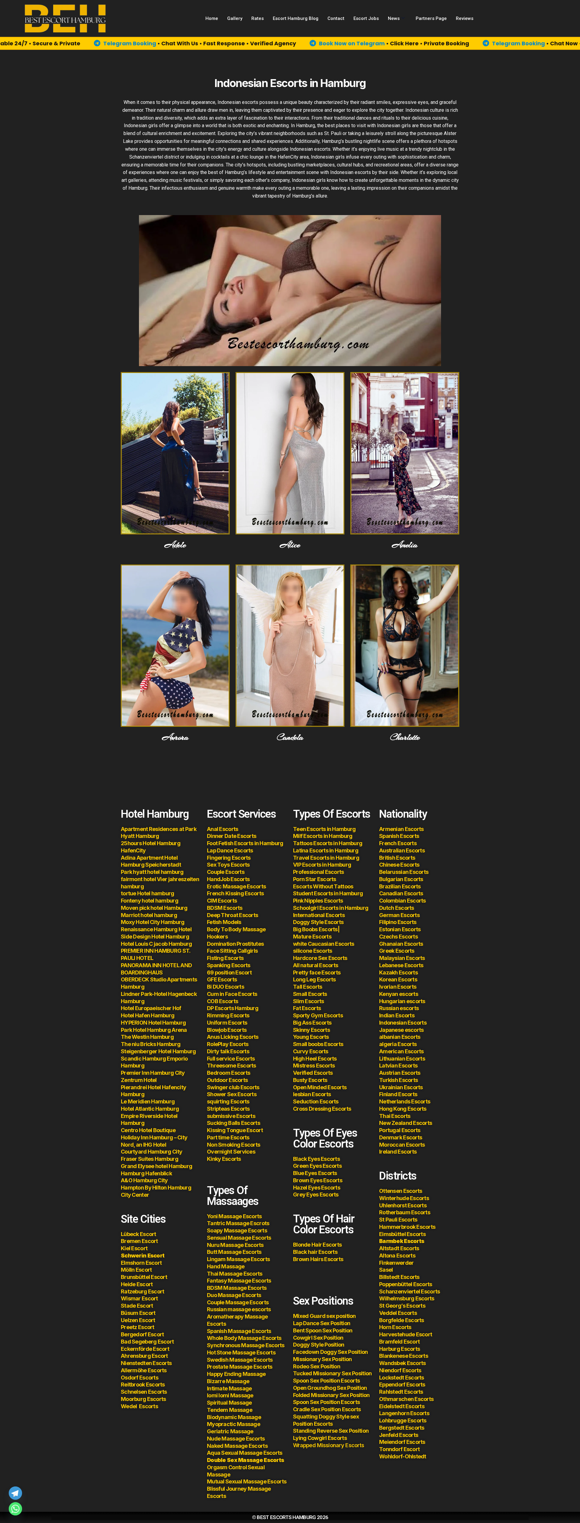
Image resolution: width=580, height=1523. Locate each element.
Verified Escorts (313, 1073)
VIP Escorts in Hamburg (322, 864)
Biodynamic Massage (234, 1417)
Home (211, 18)
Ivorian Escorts (397, 987)
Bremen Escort (139, 1241)
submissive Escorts (231, 1116)
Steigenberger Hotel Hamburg (158, 1051)
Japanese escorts (401, 1030)
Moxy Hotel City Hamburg (152, 922)
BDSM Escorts (224, 908)
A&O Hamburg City (144, 1180)
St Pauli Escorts (398, 1219)
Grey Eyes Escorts (316, 1194)
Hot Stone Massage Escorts (241, 1352)
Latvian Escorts (398, 1065)
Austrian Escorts (399, 1073)
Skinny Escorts (311, 1030)
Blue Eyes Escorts (315, 1173)
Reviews (464, 18)
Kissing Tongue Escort (235, 1130)
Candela (290, 737)
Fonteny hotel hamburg (149, 900)
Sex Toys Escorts (228, 864)
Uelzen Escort (138, 1320)
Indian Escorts (396, 1015)
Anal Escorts (222, 829)
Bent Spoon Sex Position (322, 1330)
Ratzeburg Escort (142, 1291)
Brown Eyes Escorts (317, 1180)
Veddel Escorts (398, 1313)
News (394, 18)
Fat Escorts (307, 1008)
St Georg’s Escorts (402, 1305)
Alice (290, 545)
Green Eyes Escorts (318, 1166)
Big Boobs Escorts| (316, 929)
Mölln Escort (136, 1270)
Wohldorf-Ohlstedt (402, 1456)
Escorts (139, 1406)
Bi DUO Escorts (225, 987)
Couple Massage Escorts (238, 1302)
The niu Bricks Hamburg (150, 1044)
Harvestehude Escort (405, 1334)
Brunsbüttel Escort (144, 1277)
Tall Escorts (307, 987)
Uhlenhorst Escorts (403, 1205)
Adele (175, 545)
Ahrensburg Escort (144, 1356)
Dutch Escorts (396, 908)
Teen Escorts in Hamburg (324, 829)
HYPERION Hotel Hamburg (153, 1022)
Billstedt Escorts (399, 1277)
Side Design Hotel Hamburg (155, 936)
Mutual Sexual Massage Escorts (246, 1481)
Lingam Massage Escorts (238, 1259)
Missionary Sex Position (322, 1359)
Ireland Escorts (398, 1151)
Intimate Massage (229, 1388)
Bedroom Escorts (228, 1073)
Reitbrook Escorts (143, 1384)
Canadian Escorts (401, 893)
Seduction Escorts (316, 1101)
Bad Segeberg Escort (147, 1341)
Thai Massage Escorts (235, 1273)
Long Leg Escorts (314, 979)
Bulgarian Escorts (401, 879)
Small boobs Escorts (318, 1044)
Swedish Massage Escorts (239, 1360)
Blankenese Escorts (403, 1356)
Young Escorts (311, 1037)
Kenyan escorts (398, 994)
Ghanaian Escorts (401, 944)
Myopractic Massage (233, 1424)
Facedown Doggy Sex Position (330, 1352)
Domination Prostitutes (235, 944)
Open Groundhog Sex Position (330, 1388)
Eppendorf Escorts (402, 1384)
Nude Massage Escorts (236, 1438)
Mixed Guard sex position (324, 1316)
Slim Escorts (308, 1001)
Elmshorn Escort (141, 1263)
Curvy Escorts (310, 1051)
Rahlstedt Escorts (401, 1392)
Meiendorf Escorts (402, 1442)
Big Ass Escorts (312, 1022)
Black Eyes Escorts (316, 1159)
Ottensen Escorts (400, 1191)
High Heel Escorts (315, 1058)
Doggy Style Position (318, 1344)
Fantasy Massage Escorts (239, 1280)
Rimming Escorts (228, 1015)
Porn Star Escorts (314, 879)
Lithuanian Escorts (402, 1058)
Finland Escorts (398, 1094)
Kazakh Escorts (398, 972)
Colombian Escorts (402, 900)
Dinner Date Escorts (231, 836)
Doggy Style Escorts (318, 922)
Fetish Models (224, 922)
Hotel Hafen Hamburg (147, 1015)
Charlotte (404, 737)
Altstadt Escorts (399, 1248)
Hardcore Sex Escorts (320, 958)
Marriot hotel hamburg (149, 915)
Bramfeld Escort (399, 1341)
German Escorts (399, 915)
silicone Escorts (312, 951)
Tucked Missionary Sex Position (332, 1373)
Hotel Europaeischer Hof (151, 1008)
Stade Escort (137, 1305)
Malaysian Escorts (402, 958)
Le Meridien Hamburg (148, 1101)
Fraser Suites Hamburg (149, 1159)
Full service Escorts (231, 1058)
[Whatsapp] (15, 1508)
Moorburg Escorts (143, 1399)
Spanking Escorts (228, 965)
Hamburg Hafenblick (146, 1173)
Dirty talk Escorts (228, 1051)
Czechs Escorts (398, 936)
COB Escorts (222, 1001)
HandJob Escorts (228, 879)
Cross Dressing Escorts (322, 1109)
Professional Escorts (318, 872)
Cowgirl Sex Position (318, 1338)
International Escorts (319, 915)
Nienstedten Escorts (146, 1363)
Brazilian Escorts (400, 886)
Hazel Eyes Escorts (316, 1187)
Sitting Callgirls (238, 951)
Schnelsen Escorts (144, 1392)
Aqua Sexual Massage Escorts (244, 1453)
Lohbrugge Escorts (403, 1420)
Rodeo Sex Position (316, 1366)
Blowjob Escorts (226, 1030)
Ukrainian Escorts (401, 1087)
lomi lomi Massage (230, 1395)
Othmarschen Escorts (406, 1399)
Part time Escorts (228, 1137)
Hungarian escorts (402, 1001)
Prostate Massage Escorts (239, 1367)
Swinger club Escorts (233, 1087)
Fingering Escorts (229, 858)
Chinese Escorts (399, 864)
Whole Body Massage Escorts (244, 1338)
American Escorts (401, 1051)
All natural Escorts (315, 965)
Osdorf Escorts (139, 1377)
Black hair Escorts (315, 1252)
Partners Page (431, 18)
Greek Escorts (396, 951)
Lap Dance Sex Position (321, 1323)
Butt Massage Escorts (234, 1252)
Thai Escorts (394, 1116)
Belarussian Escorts (403, 872)
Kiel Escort (134, 1248)
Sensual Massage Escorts (239, 1238)
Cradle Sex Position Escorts (327, 1409)
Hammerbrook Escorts (407, 1227)
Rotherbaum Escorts (404, 1212)
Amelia (404, 545)
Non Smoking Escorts (233, 1144)
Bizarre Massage (228, 1381)
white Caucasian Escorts (323, 944)
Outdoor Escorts (227, 1080)
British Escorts (397, 858)
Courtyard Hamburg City (151, 1151)
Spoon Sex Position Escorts (326, 1380)
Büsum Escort (138, 1313)
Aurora (175, 737)
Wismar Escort (139, 1298)
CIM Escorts (222, 900)
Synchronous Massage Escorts (246, 1345)
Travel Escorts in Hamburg (326, 858)
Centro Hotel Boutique (148, 1130)
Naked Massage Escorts (237, 1446)
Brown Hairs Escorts (318, 1259)
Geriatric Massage (230, 1431)
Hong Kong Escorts (403, 1109)
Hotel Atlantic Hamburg (150, 1109)
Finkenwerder (396, 1263)
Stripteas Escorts (228, 1109)
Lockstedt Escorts (401, 1377)
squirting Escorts (228, 1101)
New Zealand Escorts (405, 1123)
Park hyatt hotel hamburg (152, 872)
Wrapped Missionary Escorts (328, 1445)
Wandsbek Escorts (402, 1363)
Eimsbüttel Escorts (402, 1234)
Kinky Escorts (224, 1159)
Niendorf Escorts (400, 1370)
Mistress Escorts (314, 1065)
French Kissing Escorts (235, 893)
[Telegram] (15, 1493)
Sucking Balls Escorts (233, 1123)
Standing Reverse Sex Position (331, 1431)
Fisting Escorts (225, 958)
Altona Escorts (397, 1255)
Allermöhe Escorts (144, 1370)
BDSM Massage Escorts (237, 1288)
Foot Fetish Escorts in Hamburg (245, 843)
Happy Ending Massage (236, 1374)
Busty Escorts (310, 1080)
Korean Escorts (398, 979)
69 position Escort (229, 972)
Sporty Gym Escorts (318, 1015)
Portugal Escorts (399, 1130)
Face (213, 951)
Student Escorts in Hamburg (328, 893)
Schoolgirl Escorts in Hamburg (330, 908)
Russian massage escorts (239, 1309)
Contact (335, 18)
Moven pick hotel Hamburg (154, 908)
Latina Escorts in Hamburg (325, 850)
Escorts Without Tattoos (323, 886)
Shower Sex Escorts (231, 1094)
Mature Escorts (312, 936)
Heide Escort (137, 1284)
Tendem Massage (229, 1410)
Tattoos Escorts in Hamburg (327, 843)
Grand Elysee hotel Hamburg (156, 1166)
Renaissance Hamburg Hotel (156, 929)
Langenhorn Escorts (404, 1413)
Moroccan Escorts (402, 1144)
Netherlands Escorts (404, 1101)
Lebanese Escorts (401, 965)
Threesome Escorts (231, 1065)
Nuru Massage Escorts (235, 1245)
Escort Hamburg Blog (295, 18)
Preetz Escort (137, 1327)
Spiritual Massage (229, 1402)
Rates (257, 18)
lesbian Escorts (312, 1094)
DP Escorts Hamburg (232, 1008)
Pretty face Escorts (316, 972)
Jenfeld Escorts (398, 1435)
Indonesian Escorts (403, 1022)
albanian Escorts (399, 1037)
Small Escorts (310, 994)
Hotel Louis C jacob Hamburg (156, 944)
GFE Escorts (222, 979)
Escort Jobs (366, 18)
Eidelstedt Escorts (401, 1406)
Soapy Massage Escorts (237, 1230)
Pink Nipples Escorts (318, 900)
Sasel (386, 1270)
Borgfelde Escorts (401, 1320)
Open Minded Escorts (319, 1087)
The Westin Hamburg (147, 1037)
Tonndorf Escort (399, 1449)
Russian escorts (399, 1008)
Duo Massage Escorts (234, 1295)
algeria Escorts (398, 1044)
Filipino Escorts (397, 922)
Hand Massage (225, 1266)
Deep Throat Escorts (232, 915)
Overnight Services (231, 1151)
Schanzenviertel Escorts (409, 1291)
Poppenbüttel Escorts (405, 1284)
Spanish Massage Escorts (239, 1331)
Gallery (234, 18)
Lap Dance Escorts (230, 850)
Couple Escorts (225, 872)
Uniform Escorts (227, 1022)
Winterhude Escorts (404, 1198)
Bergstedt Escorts (401, 1428)
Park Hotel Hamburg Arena (154, 1030)
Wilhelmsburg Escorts (406, 1298)
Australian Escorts (402, 850)
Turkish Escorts (398, 1080)
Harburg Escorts (399, 1349)
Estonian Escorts (400, 929)
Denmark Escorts (400, 1137)
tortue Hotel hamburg (147, 893)
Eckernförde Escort (145, 1349)
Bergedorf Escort (142, 1334)
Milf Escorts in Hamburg (322, 836)
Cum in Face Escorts (232, 994)
